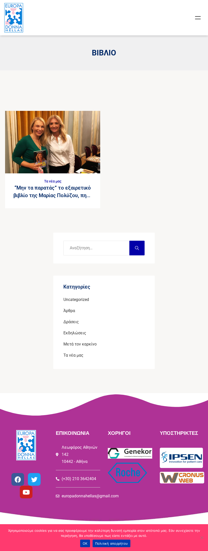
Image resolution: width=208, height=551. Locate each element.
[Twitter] (34, 479)
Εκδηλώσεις (74, 333)
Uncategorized (76, 299)
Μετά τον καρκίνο (80, 344)
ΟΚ (85, 543)
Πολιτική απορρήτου (111, 543)
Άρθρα (69, 310)
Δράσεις (71, 321)
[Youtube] (26, 492)
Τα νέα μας (52, 181)
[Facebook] (17, 479)
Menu (198, 17)
